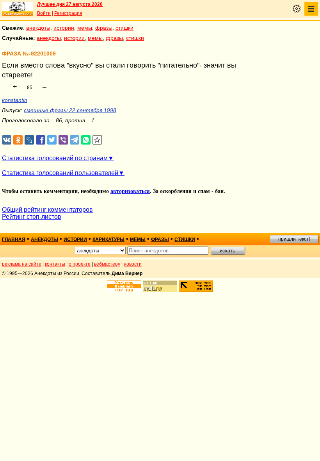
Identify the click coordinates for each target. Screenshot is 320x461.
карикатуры (108, 239)
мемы (84, 28)
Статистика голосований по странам (55, 158)
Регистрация (68, 13)
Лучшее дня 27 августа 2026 (70, 4)
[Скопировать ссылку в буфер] (97, 140)
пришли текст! (294, 239)
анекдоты (38, 28)
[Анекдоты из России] (17, 9)
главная (13, 239)
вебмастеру (107, 264)
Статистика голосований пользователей (60, 173)
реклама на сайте (21, 264)
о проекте (80, 264)
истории (63, 28)
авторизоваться (130, 191)
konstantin (14, 100)
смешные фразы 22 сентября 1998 (70, 110)
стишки (124, 28)
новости (133, 264)
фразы (103, 28)
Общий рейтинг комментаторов (47, 209)
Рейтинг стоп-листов (31, 216)
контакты (55, 264)
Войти (44, 13)
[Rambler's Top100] (124, 286)
